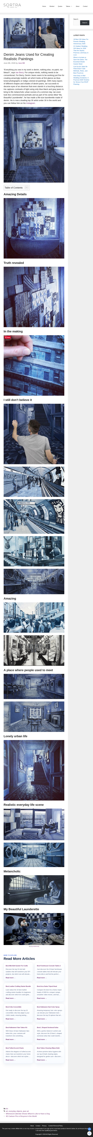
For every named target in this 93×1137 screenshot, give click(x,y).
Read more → (11, 978)
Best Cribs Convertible (13, 1007)
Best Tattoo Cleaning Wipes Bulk (48, 1048)
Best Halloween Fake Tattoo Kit (16, 1027)
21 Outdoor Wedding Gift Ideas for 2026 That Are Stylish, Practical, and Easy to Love (80, 50)
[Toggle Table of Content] (26, 187)
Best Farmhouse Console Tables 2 (49, 966)
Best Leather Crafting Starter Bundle (18, 986)
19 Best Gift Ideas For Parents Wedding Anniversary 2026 (80, 41)
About (77, 6)
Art (7, 1109)
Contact (85, 6)
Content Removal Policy (55, 1125)
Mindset (52, 6)
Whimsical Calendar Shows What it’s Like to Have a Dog (28, 1114)
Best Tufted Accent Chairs (15, 1048)
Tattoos (68, 6)
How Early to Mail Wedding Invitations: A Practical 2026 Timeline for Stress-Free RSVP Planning (81, 80)
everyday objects (15, 1111)
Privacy (44, 1125)
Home (44, 6)
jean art (26, 1111)
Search (75, 19)
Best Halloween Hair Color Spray (48, 1007)
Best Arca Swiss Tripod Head (47, 986)
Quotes (60, 6)
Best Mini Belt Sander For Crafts (17, 966)
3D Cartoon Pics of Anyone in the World (21, 1116)
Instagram (30, 103)
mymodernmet (35, 946)
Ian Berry (20, 72)
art (7, 1111)
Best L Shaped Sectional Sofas (47, 1027)
